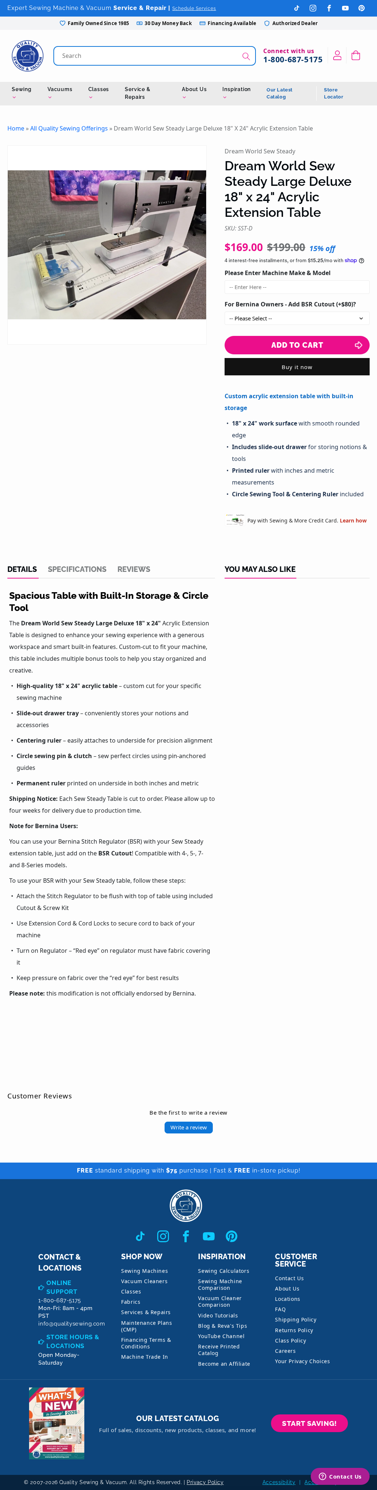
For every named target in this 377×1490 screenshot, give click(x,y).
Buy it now (297, 367)
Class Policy (290, 1340)
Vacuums (60, 89)
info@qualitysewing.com (71, 1323)
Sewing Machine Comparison (220, 1284)
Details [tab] (22, 569)
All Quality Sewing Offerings (69, 128)
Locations (287, 1298)
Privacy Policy (205, 1482)
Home (15, 128)
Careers (285, 1350)
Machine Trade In (144, 1356)
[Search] (246, 57)
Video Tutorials (218, 1315)
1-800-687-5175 (293, 59)
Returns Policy (294, 1330)
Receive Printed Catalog (219, 1350)
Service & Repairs (137, 93)
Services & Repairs (146, 1312)
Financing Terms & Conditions (146, 1343)
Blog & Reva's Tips (222, 1325)
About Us (194, 89)
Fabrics (130, 1301)
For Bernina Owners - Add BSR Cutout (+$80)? (290, 304)
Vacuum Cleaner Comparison (220, 1301)
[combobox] (155, 56)
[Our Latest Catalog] (56, 1423)
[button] (356, 55)
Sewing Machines (144, 1270)
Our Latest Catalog (280, 93)
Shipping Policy (295, 1319)
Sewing (22, 89)
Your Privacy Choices (302, 1361)
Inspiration (236, 89)
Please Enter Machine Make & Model (278, 273)
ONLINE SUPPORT (61, 1287)
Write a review (188, 1127)
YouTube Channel (221, 1336)
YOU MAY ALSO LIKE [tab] (260, 569)
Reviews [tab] (133, 569)
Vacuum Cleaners (144, 1281)
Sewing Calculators (223, 1270)
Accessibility (279, 1482)
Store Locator (333, 93)
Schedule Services (194, 8)
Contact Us (289, 1278)
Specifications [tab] (77, 569)
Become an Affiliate (224, 1363)
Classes (98, 89)
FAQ (280, 1309)
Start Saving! (309, 1423)
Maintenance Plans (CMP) (146, 1326)
